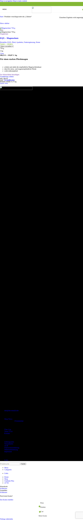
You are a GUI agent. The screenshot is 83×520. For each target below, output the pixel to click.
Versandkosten (9, 80)
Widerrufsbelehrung (11, 450)
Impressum (8, 451)
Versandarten (8, 444)
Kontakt (7, 433)
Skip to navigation (6, 1)
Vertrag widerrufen (6, 519)
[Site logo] (41, 12)
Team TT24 (8, 431)
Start (2, 17)
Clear (2, 53)
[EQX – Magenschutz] (7, 28)
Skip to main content (20, 1)
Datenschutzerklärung (11, 448)
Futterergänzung (29, 42)
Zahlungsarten (9, 442)
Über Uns (7, 429)
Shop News (8, 419)
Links (6, 460)
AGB (6, 446)
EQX (9, 42)
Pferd (14, 42)
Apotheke (19, 42)
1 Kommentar (18, 421)
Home (38, 42)
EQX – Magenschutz (9, 38)
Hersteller (3, 42)
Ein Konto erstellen (6, 500)
